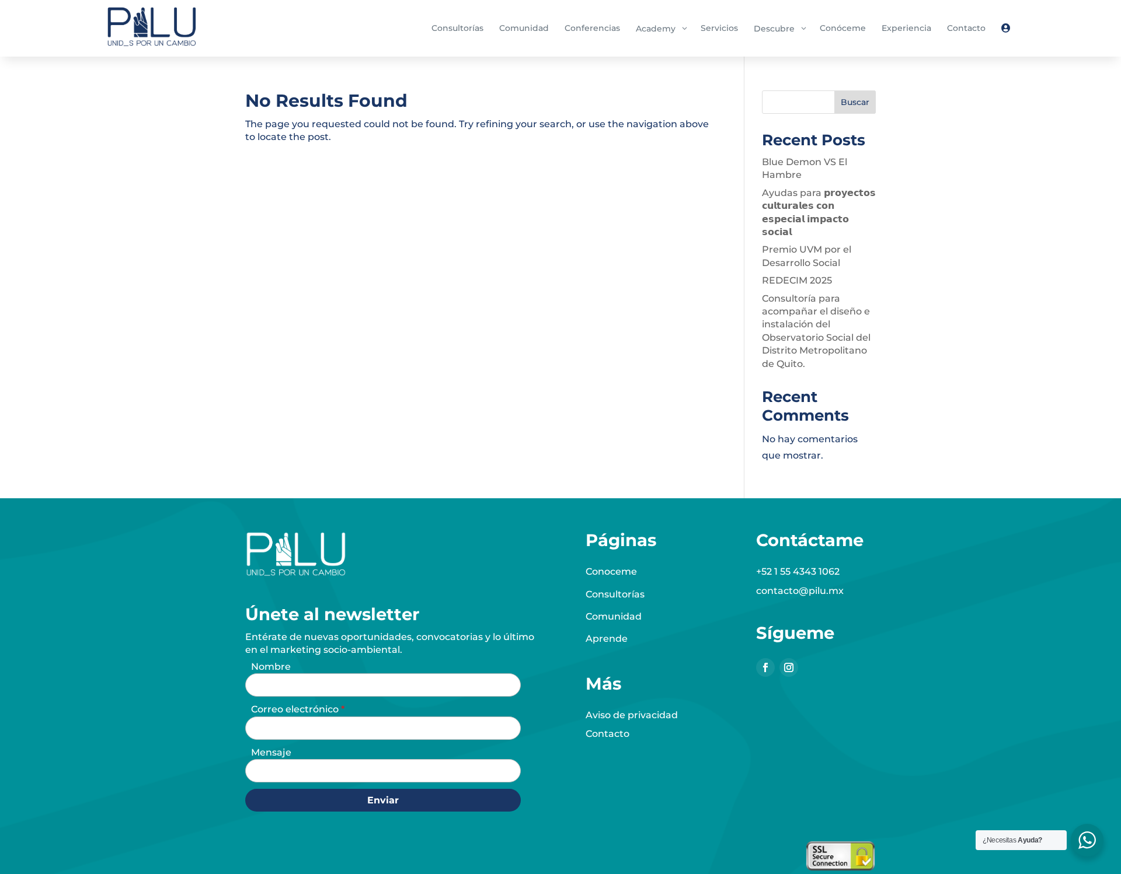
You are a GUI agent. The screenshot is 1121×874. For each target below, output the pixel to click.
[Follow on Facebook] (765, 667)
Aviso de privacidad (632, 715)
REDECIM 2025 (797, 280)
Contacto (607, 733)
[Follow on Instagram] (788, 667)
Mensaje (271, 752)
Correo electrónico (296, 709)
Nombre (271, 666)
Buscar (855, 102)
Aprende (607, 638)
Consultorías (615, 594)
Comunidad (614, 616)
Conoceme (611, 571)
